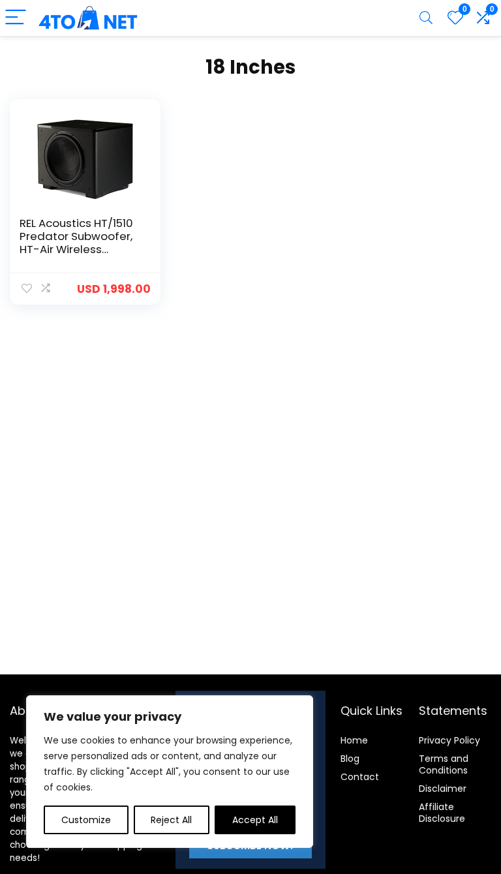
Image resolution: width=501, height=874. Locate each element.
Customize (86, 819)
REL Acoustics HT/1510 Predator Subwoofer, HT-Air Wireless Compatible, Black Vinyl (76, 249)
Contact (360, 776)
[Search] (426, 18)
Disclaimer (442, 788)
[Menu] (15, 18)
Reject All (171, 819)
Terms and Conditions (443, 764)
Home (354, 740)
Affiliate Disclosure (442, 812)
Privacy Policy (449, 740)
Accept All (255, 819)
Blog (350, 758)
